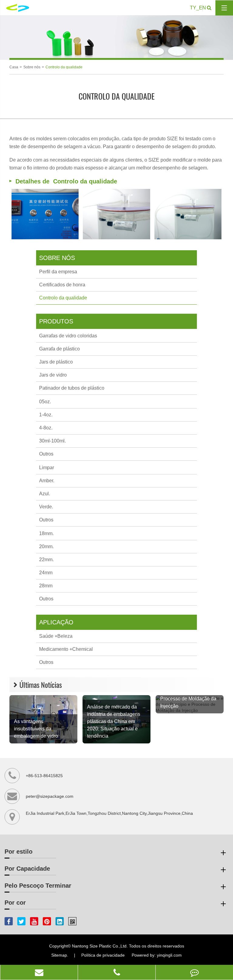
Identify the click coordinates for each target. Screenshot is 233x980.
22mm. (46, 559)
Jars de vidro (53, 374)
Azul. (44, 493)
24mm (45, 572)
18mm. (46, 533)
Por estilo (18, 851)
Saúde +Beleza (56, 636)
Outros (46, 453)
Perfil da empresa (58, 271)
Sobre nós (31, 67)
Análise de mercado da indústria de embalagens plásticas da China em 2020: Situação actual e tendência (113, 721)
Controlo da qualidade (64, 67)
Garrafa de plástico (59, 348)
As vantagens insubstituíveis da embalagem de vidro (36, 729)
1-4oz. (45, 414)
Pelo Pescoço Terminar (38, 885)
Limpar (46, 467)
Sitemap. (59, 955)
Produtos (56, 321)
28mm (45, 585)
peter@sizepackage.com (49, 796)
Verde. (46, 506)
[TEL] (116, 972)
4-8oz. (45, 427)
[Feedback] (194, 972)
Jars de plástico (56, 361)
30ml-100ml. (52, 440)
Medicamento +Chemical (66, 649)
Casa (13, 67)
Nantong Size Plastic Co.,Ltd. (100, 946)
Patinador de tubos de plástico (71, 388)
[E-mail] (39, 972)
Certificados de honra (62, 284)
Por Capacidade (27, 868)
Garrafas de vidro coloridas (68, 335)
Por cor (15, 902)
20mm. (46, 546)
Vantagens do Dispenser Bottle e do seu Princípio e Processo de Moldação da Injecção (188, 695)
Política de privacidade (103, 955)
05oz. (45, 401)
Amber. (46, 480)
